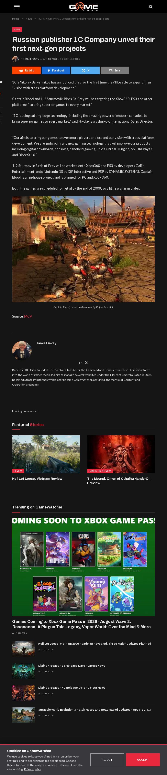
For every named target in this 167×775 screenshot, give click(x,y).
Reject (107, 759)
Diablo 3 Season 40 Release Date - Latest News (71, 687)
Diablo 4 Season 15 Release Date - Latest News (71, 665)
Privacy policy (32, 769)
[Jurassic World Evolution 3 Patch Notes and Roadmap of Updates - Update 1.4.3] (23, 715)
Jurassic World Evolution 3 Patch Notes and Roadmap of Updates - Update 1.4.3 (94, 709)
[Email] (80, 362)
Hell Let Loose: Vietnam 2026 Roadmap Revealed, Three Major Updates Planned (94, 643)
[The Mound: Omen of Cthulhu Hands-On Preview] (121, 454)
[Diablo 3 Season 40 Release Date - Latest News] (23, 693)
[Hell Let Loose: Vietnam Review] (46, 454)
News (17, 29)
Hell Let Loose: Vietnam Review (37, 478)
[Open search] (150, 6)
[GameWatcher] (83, 6)
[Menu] (17, 6)
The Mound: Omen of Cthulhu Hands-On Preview (119, 481)
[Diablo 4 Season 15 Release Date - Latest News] (23, 671)
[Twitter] (86, 362)
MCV (28, 316)
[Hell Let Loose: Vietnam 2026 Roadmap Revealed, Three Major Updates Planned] (23, 649)
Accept (143, 759)
